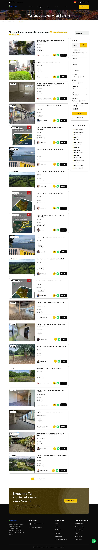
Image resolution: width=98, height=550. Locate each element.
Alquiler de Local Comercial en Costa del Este (51, 302)
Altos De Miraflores (78, 132)
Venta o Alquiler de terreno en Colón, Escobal (50, 149)
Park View (76, 137)
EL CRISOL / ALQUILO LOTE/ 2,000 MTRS (49, 368)
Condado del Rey (79, 526)
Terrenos (15, 22)
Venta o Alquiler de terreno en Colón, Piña (49, 193)
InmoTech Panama (36, 527)
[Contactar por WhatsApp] (94, 541)
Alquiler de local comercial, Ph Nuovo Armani (50, 412)
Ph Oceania (77, 150)
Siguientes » (42, 479)
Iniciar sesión (83, 2)
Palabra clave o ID (76, 49)
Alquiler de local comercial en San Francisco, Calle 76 (50, 390)
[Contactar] (54, 55)
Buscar (79, 113)
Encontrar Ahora (70, 500)
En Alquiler (40, 7)
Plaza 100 (76, 163)
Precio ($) (74, 74)
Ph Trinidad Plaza (78, 157)
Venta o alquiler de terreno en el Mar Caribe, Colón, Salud (50, 128)
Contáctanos (58, 7)
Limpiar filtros (80, 117)
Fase (73, 68)
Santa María (78, 539)
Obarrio (77, 533)
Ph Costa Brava (78, 145)
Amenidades (75, 98)
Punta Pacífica (79, 536)
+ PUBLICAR (83, 7)
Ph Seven (76, 155)
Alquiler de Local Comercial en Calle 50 (49, 62)
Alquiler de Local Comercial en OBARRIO (49, 105)
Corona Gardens (78, 134)
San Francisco (79, 530)
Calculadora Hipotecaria (61, 539)
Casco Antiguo (79, 523)
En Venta (31, 7)
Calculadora (68, 7)
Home (3, 22)
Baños (73, 92)
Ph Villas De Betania (79, 160)
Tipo (73, 62)
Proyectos (49, 7)
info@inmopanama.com (16, 2)
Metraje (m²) (75, 80)
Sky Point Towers (78, 168)
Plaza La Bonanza (78, 165)
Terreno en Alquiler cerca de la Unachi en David (51, 346)
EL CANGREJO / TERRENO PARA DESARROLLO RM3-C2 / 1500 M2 (50, 40)
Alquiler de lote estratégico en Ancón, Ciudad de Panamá (52, 456)
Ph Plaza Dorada (78, 152)
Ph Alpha (76, 139)
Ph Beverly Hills (78, 142)
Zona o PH (74, 55)
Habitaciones (75, 86)
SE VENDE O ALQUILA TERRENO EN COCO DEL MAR (50, 434)
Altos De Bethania (78, 129)
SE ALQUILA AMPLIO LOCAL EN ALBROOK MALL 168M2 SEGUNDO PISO (51, 84)
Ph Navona (77, 147)
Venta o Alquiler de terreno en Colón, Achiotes (51, 171)
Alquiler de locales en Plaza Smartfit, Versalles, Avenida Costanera (51, 325)
